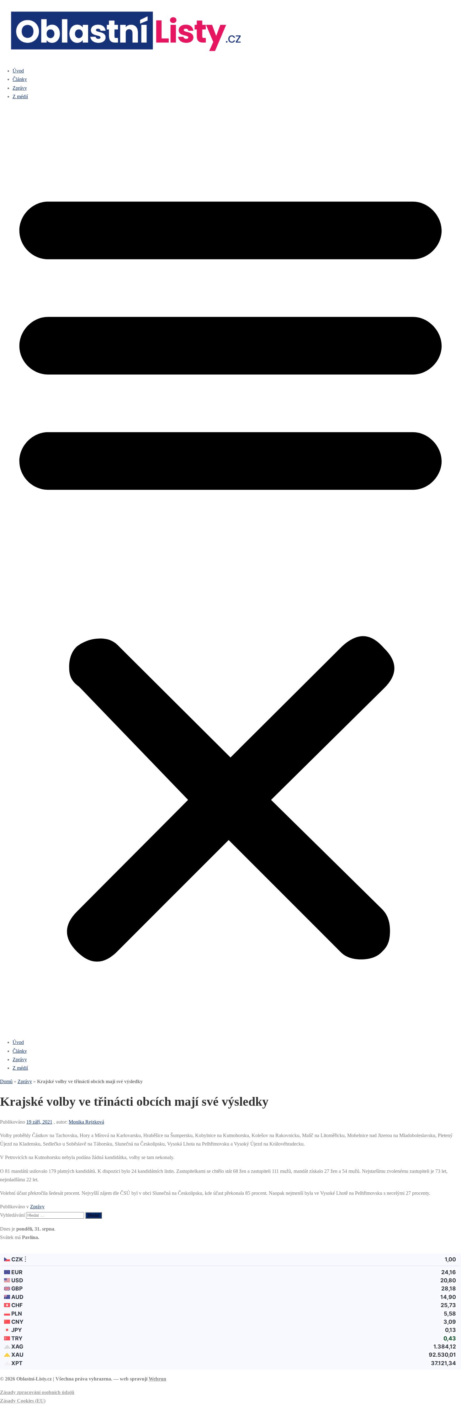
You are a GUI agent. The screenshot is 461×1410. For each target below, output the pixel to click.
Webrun (157, 1378)
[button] (230, 569)
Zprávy (20, 88)
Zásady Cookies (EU (22, 1400)
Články (20, 79)
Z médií (20, 96)
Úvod (18, 70)
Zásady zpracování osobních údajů (37, 1392)
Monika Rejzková (86, 1122)
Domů (6, 1081)
